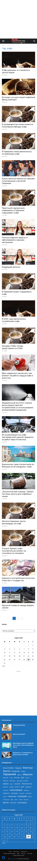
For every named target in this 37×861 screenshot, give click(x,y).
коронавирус (16, 790)
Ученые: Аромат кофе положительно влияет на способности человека (14, 550)
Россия (16, 778)
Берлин (7, 771)
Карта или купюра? (19, 734)
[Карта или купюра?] (6, 736)
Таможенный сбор (19, 725)
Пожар (11, 777)
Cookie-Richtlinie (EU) (18, 855)
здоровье (28, 787)
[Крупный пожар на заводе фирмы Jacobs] (18, 595)
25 (9, 659)
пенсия (5, 796)
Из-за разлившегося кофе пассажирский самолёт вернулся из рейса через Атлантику (17, 437)
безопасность (27, 784)
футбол (6, 803)
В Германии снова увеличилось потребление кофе (17, 152)
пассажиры (28, 793)
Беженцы (28, 768)
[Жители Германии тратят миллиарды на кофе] (18, 511)
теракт (16, 799)
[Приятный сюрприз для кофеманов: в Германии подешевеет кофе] (18, 198)
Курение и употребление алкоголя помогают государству (18, 579)
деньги (17, 787)
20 (19, 656)
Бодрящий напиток (11, 267)
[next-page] (22, 618)
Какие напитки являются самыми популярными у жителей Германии (18, 181)
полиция (22, 796)
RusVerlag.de (12, 858)
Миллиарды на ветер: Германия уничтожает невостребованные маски (23, 745)
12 (14, 652)
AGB (18, 853)
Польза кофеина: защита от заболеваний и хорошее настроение (15, 239)
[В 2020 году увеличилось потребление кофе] (18, 308)
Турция (27, 777)
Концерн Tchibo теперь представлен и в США (12, 347)
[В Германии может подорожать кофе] (18, 281)
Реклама (29, 853)
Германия (9, 774)
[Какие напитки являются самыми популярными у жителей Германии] (18, 168)
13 (19, 652)
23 (33, 656)
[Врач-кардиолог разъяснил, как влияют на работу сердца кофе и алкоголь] (18, 363)
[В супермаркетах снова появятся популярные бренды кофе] (18, 114)
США (22, 778)
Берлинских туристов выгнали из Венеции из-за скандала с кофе (18, 465)
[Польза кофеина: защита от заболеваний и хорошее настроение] (18, 227)
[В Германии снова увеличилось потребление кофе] (18, 141)
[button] (3, 41)
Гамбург (23, 771)
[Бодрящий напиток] (18, 257)
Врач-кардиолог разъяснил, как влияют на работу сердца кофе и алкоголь (17, 375)
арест (11, 784)
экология (13, 803)
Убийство (5, 780)
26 (14, 659)
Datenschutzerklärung (9, 853)
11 (9, 652)
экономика (22, 802)
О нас (10, 851)
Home (3, 45)
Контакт (23, 853)
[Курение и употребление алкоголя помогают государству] (18, 567)
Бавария (18, 768)
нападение (14, 793)
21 (24, 656)
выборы (11, 787)
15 (28, 652)
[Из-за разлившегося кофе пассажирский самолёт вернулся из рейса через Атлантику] (18, 424)
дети (22, 787)
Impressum (24, 851)
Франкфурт (12, 780)
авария (6, 784)
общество (21, 793)
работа (30, 796)
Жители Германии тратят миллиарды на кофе (14, 522)
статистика (6, 799)
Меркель (28, 774)
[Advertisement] (18, 19)
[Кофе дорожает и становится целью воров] (18, 60)
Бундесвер (16, 771)
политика (12, 796)
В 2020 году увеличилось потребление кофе (14, 320)
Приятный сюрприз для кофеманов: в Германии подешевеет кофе (13, 210)
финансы (26, 799)
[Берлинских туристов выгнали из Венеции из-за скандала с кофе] (18, 454)
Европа (19, 775)
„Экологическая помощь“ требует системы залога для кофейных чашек (18, 493)
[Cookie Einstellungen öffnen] (3, 858)
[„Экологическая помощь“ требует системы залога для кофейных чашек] (18, 481)
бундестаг (5, 787)
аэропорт (17, 784)
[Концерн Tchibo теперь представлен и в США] (18, 336)
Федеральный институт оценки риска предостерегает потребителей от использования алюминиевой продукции (17, 406)
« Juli (3, 666)
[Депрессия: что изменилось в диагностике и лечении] (6, 755)
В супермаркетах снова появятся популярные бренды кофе (17, 125)
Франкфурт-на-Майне (22, 780)
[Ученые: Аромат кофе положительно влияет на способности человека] (18, 538)
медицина (26, 790)
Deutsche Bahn (8, 768)
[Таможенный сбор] (6, 727)
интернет (5, 790)
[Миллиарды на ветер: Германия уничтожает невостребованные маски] (6, 745)
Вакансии (16, 851)
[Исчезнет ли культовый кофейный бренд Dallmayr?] (18, 87)
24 (4, 659)
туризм (20, 799)
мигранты (6, 793)
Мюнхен (5, 778)
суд (12, 799)
